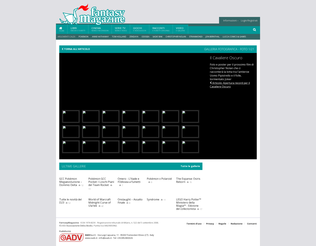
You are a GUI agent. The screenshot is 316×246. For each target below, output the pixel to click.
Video (180, 29)
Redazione (236, 223)
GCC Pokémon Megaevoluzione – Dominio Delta (71, 182)
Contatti (252, 223)
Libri (78, 29)
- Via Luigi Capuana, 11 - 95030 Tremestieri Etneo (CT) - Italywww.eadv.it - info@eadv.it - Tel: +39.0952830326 (119, 236)
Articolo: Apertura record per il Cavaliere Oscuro (230, 84)
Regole (222, 223)
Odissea (145, 36)
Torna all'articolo (76, 49)
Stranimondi (195, 36)
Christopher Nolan (176, 36)
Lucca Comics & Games (234, 36)
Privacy (210, 223)
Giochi (139, 29)
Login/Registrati (249, 20)
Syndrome (156, 199)
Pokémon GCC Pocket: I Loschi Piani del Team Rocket (101, 183)
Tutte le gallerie (190, 166)
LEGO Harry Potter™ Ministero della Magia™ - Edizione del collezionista (189, 204)
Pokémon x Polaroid (159, 180)
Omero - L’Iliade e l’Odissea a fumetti (129, 182)
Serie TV (121, 29)
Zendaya (133, 36)
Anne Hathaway (100, 36)
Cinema (100, 29)
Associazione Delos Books (79, 225)
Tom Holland (119, 36)
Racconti (161, 29)
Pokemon (84, 36)
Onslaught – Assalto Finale (130, 201)
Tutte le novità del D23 (70, 201)
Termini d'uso (194, 223)
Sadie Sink (157, 36)
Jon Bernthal (213, 36)
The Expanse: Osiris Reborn (188, 180)
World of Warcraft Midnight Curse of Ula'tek (99, 202)
